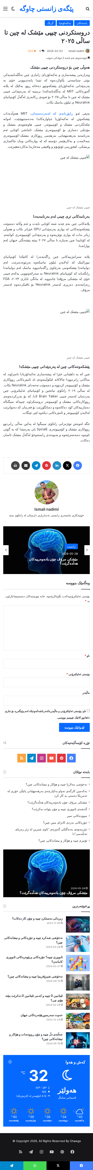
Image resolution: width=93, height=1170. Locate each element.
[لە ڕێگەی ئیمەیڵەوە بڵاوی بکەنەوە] (25, 465)
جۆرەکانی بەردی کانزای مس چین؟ (65, 822)
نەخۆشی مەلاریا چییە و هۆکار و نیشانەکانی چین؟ (56, 784)
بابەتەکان (82, 23)
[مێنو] (5, 10)
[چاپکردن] (15, 465)
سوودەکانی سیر (77, 816)
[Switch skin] (13, 10)
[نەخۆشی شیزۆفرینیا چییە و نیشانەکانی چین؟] (78, 982)
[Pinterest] (46, 465)
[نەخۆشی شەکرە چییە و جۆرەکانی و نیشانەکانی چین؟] (78, 944)
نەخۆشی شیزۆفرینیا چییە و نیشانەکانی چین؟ (35, 976)
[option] (46, 550)
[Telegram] (36, 465)
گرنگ (50, 23)
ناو (87, 655)
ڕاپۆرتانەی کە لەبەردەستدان (52, 113)
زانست (71, 546)
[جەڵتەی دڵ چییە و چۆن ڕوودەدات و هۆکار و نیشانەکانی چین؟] (78, 1040)
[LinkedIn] (57, 465)
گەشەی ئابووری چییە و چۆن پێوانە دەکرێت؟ (59, 809)
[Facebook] (77, 465)
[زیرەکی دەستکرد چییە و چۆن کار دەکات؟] (78, 924)
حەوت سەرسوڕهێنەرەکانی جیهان (42, 1015)
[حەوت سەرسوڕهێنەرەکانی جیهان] (78, 1021)
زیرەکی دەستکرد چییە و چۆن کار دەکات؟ (37, 918)
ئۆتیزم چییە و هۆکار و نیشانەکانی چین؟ (62, 840)
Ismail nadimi (76, 51)
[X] (67, 465)
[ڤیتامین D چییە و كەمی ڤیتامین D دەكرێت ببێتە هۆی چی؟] (78, 1002)
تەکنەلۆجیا (65, 23)
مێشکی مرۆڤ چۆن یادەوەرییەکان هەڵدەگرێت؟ (53, 561)
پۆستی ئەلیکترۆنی (78, 674)
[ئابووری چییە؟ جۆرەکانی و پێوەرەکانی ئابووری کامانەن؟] (78, 963)
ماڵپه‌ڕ (86, 692)
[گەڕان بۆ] (87, 10)
